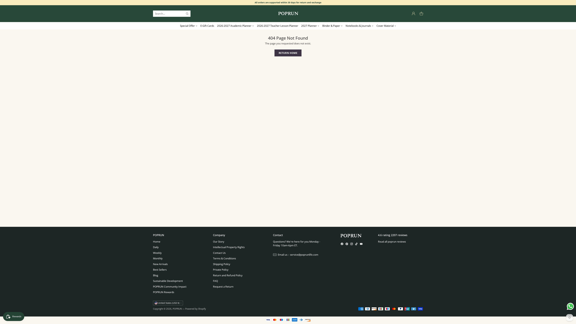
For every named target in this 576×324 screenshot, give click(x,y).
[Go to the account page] (413, 13)
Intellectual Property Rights (229, 247)
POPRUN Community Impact (169, 286)
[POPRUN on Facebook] (342, 244)
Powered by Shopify (195, 308)
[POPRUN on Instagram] (351, 244)
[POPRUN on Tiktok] (356, 244)
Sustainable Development (168, 281)
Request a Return (223, 286)
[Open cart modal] (421, 13)
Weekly (157, 253)
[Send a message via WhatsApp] (570, 306)
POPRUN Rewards (163, 292)
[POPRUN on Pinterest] (347, 244)
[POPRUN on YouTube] (361, 244)
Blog (155, 275)
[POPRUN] (288, 14)
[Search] (187, 13)
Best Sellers (160, 269)
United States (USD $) (168, 303)
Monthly (158, 258)
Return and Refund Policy (228, 275)
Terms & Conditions (224, 258)
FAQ (215, 281)
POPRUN (177, 308)
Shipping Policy (221, 264)
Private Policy (220, 269)
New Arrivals (160, 264)
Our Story (218, 241)
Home (156, 241)
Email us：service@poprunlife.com (298, 254)
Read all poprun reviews (392, 241)
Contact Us (219, 253)
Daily (156, 247)
